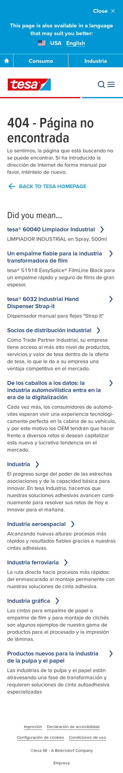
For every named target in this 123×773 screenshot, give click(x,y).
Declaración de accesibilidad (73, 726)
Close (100, 11)
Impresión (33, 726)
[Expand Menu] (111, 84)
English (75, 43)
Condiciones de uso (87, 737)
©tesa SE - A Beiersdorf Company (61, 750)
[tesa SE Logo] (29, 84)
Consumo (41, 61)
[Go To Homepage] (6, 60)
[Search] (101, 84)
